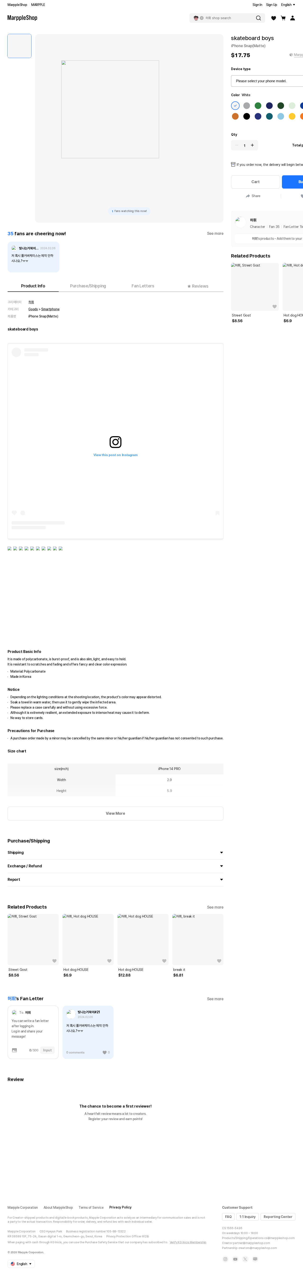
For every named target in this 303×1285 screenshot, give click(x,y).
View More (115, 813)
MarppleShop (17, 5)
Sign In (257, 5)
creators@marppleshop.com (257, 1248)
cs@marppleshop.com (279, 1238)
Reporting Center (278, 1217)
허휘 (31, 302)
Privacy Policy (120, 1207)
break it (179, 970)
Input (47, 1050)
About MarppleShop (58, 1207)
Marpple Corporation (23, 1207)
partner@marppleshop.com (251, 1243)
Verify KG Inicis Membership (188, 1242)
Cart (255, 182)
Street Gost (18, 970)
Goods (33, 309)
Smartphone (50, 309)
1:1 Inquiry (248, 1217)
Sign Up (271, 5)
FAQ (228, 1217)
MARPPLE (38, 5)
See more (215, 233)
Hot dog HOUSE (75, 970)
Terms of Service (91, 1207)
